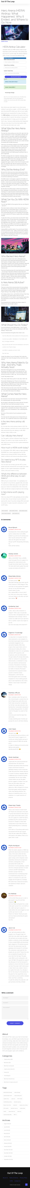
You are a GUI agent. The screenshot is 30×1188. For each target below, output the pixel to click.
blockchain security (14, 1108)
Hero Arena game (23, 510)
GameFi (5, 1111)
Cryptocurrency (8, 1059)
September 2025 (8, 1159)
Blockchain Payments (9, 1079)
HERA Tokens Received (9, 59)
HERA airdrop (5, 510)
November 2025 (8, 1153)
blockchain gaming (17, 1102)
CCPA (11, 1181)
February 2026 (8, 1143)
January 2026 (7, 1146)
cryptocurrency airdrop (23, 1105)
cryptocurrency (6, 1098)
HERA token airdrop (6, 513)
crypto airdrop (22, 1108)
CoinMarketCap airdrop (8, 1102)
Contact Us (17, 1181)
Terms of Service (13, 1178)
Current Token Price (8, 71)
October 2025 (8, 1156)
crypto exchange (17, 1092)
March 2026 (7, 1140)
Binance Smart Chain (7, 1105)
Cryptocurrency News (9, 1069)
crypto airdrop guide (18, 1095)
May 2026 (7, 1133)
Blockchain (7, 1062)
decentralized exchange (8, 1092)
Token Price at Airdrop (9, 65)
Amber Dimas (4, 41)
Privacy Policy (23, 1178)
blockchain (15, 1105)
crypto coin (13, 1098)
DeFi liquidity (6, 1108)
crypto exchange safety (8, 1114)
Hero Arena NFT (15, 513)
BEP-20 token (19, 1098)
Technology (7, 1075)
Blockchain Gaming (9, 1066)
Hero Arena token (13, 510)
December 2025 (8, 1150)
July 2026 (7, 1127)
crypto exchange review (8, 1095)
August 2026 (7, 1124)
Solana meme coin (12, 1111)
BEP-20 (15, 1114)
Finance (6, 1072)
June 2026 (7, 1130)
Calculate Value (16, 76)
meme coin (19, 1111)
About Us (5, 1178)
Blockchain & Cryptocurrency (10, 1082)
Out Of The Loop (8, 1)
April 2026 (7, 1137)
